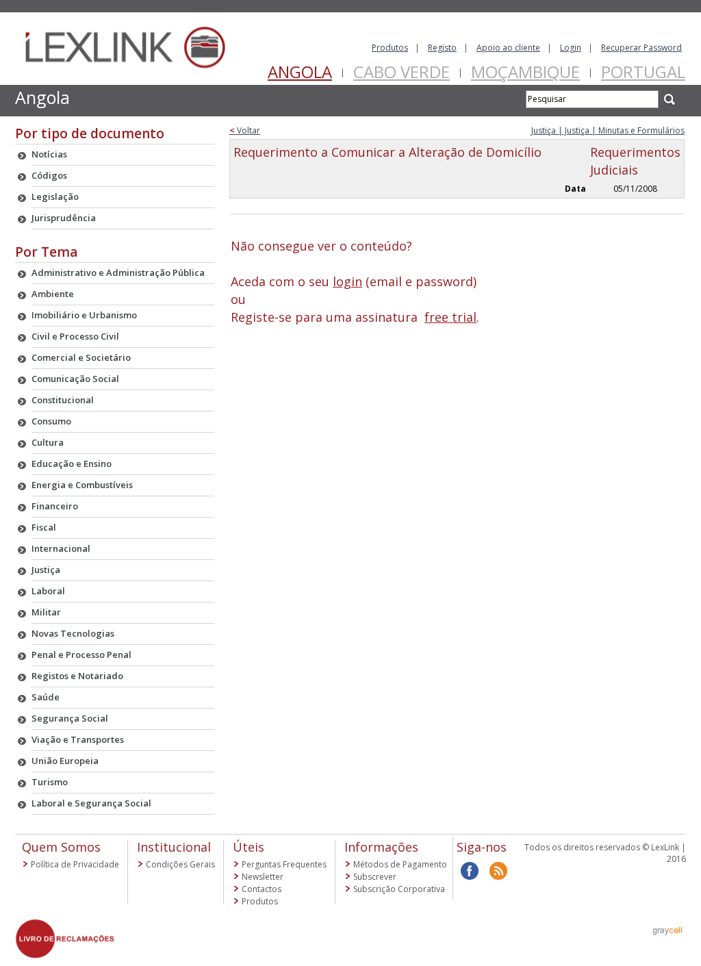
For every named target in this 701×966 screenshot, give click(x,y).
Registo (442, 47)
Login (570, 47)
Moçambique (525, 71)
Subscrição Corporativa (399, 889)
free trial (450, 317)
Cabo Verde (401, 71)
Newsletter (262, 876)
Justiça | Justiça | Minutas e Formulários (608, 130)
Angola (300, 71)
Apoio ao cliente (508, 47)
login (347, 281)
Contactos (261, 889)
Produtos (390, 47)
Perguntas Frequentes (284, 864)
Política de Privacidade (75, 864)
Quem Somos (61, 847)
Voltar (244, 130)
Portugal (643, 71)
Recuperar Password (641, 47)
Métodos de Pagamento (400, 864)
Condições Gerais (180, 864)
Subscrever (374, 876)
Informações (381, 847)
